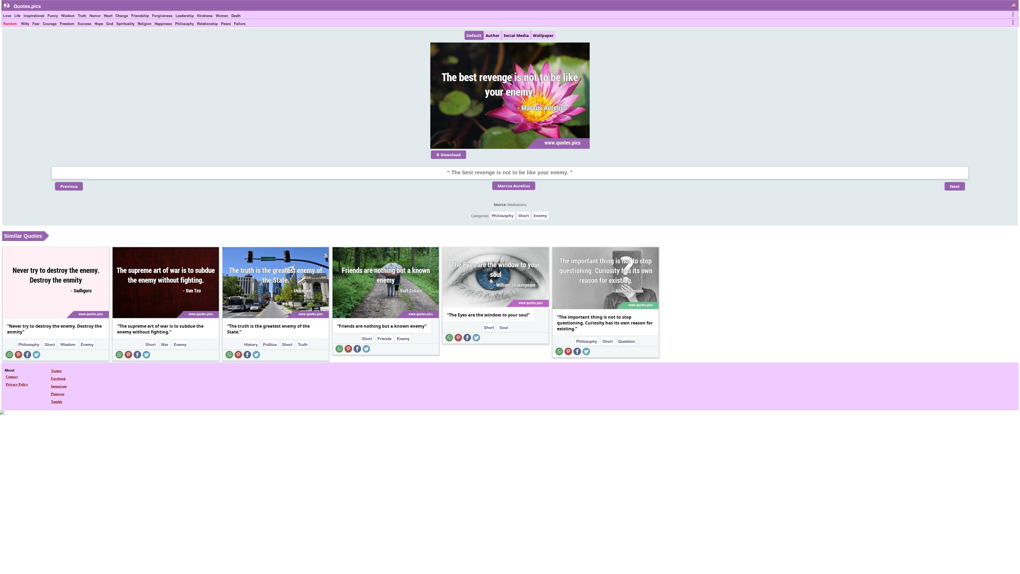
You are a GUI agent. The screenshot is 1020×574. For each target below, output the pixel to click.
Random (10, 23)
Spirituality (125, 23)
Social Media (516, 35)
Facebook (58, 379)
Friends (384, 338)
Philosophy (184, 23)
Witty (25, 23)
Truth (82, 15)
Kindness (204, 15)
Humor (95, 15)
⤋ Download (448, 154)
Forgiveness (162, 15)
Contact (12, 377)
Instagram (59, 386)
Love (7, 15)
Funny (53, 15)
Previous (69, 186)
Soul (503, 327)
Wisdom (68, 15)
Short (523, 215)
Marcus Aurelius (514, 185)
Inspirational (34, 15)
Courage (50, 23)
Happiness (163, 23)
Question (626, 341)
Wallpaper (543, 35)
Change (122, 15)
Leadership (185, 15)
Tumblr (56, 402)
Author (493, 35)
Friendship (140, 15)
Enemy (540, 215)
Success (84, 23)
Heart (108, 15)
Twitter (56, 371)
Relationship (207, 23)
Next (955, 186)
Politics (270, 344)
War (164, 344)
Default (474, 35)
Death (236, 15)
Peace (226, 23)
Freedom (67, 23)
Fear (36, 23)
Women (222, 15)
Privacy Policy (17, 384)
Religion (144, 23)
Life (17, 15)
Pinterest (57, 394)
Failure (239, 23)
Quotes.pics (27, 6)
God (109, 23)
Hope (99, 23)
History (251, 344)
